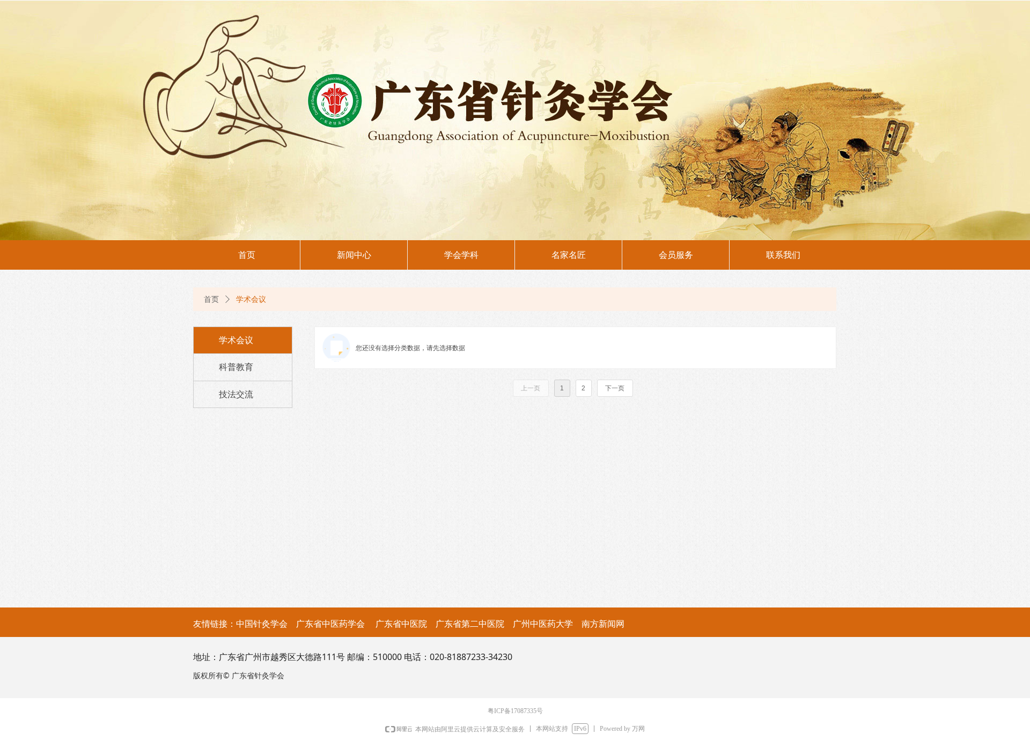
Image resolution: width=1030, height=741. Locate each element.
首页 (211, 299)
